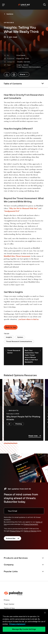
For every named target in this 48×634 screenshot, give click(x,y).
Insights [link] (9, 337)
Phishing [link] (18, 424)
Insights (20, 62)
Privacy (6, 600)
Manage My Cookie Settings (24, 629)
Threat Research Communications (29, 67)
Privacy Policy (15, 531)
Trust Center (9, 604)
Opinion (26, 65)
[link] (9, 22)
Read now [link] (33, 436)
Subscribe (10, 538)
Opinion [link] (20, 337)
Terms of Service (30, 531)
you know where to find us (28, 319)
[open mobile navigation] (3, 5)
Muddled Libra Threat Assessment (17, 256)
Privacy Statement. (31, 524)
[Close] (45, 613)
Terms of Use (9, 608)
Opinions (27, 62)
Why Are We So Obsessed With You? (23, 208)
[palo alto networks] (24, 4)
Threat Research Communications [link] (19, 341)
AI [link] (9, 424)
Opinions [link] (9, 14)
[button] (23, 74)
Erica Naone (21, 55)
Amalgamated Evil (11, 211)
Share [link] (22, 74)
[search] (44, 5)
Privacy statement (17, 624)
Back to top (11, 327)
